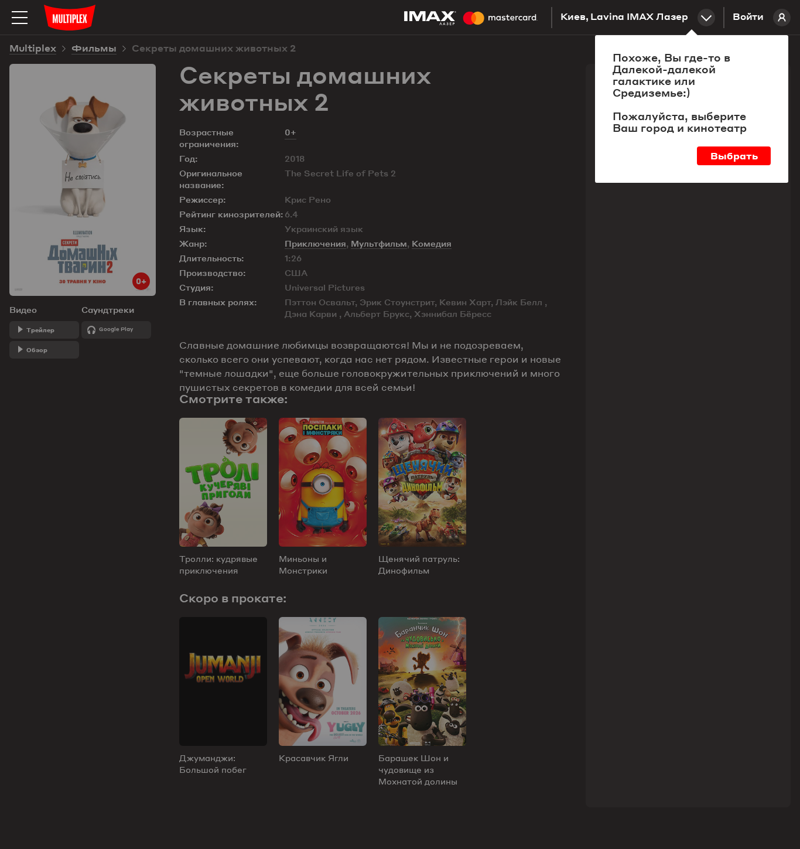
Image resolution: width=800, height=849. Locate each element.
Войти (748, 17)
